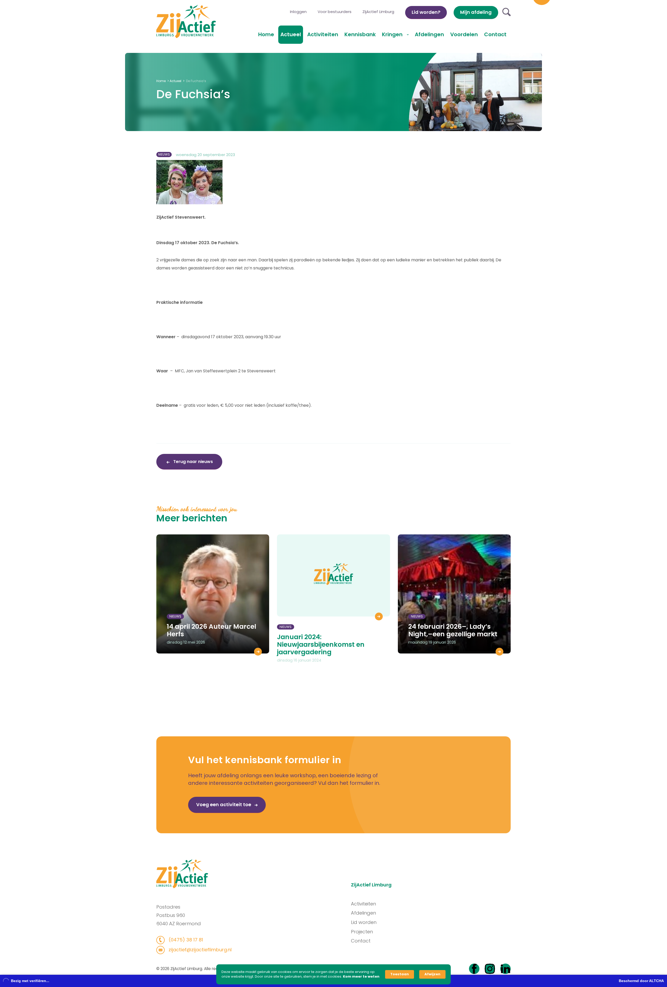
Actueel (290, 34)
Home (266, 34)
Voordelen (464, 34)
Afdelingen (429, 34)
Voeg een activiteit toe (224, 804)
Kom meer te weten (361, 976)
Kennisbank (360, 34)
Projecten (362, 931)
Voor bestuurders (334, 11)
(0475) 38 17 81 (185, 939)
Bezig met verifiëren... (30, 981)
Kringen (393, 34)
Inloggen (298, 11)
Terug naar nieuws (192, 462)
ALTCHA (656, 981)
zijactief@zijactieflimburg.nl (199, 949)
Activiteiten (322, 34)
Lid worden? (426, 12)
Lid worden (363, 922)
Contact (495, 34)
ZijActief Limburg (378, 11)
